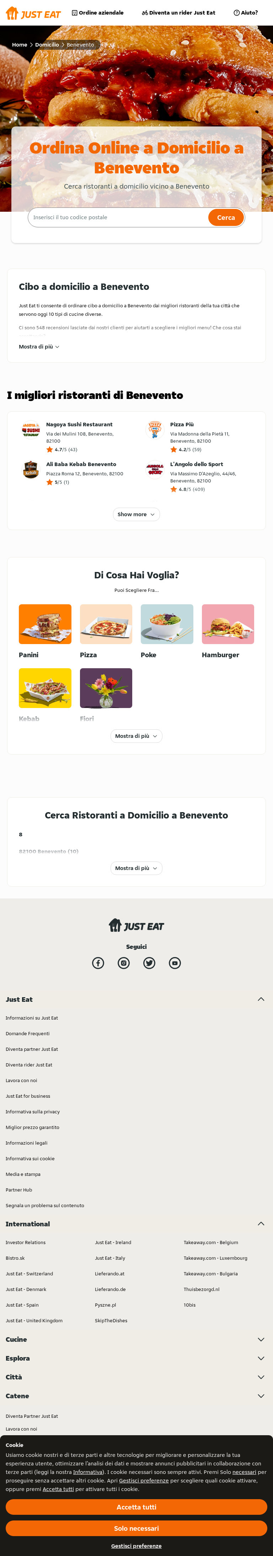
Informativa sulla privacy (33, 1111)
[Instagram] (124, 963)
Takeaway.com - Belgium (211, 1242)
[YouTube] (175, 963)
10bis (190, 1305)
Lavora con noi (21, 1080)
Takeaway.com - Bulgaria (211, 1273)
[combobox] (117, 217)
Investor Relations (26, 1242)
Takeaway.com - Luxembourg (215, 1258)
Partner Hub (19, 1190)
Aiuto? (249, 12)
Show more (132, 514)
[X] (149, 963)
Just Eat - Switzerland (29, 1273)
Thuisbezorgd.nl (202, 1289)
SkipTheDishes (111, 1320)
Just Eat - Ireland (113, 1242)
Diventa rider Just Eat (29, 1064)
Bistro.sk (15, 1258)
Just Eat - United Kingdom (34, 1320)
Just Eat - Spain (22, 1305)
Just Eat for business (28, 1096)
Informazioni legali (27, 1143)
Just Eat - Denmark (26, 1289)
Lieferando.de (110, 1289)
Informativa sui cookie (30, 1158)
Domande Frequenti (28, 1033)
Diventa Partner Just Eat (32, 1416)
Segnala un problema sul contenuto (45, 1205)
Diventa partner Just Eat (32, 1049)
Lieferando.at (109, 1273)
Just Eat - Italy (110, 1258)
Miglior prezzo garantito (32, 1127)
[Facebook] (98, 963)
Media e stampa (23, 1174)
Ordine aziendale (101, 12)
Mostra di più (36, 346)
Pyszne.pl (105, 1305)
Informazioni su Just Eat (32, 1018)
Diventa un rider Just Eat (182, 12)
